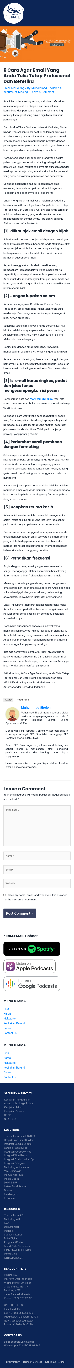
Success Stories (13, 1234)
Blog (6, 1222)
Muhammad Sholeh (36, 707)
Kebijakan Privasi (13, 1107)
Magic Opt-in (11, 1178)
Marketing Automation (16, 1167)
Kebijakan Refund (14, 1023)
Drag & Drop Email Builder (18, 1140)
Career (7, 1028)
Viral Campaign (12, 1170)
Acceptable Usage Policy (18, 1103)
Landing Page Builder (16, 1147)
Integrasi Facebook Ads (17, 1151)
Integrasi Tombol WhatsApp (19, 1159)
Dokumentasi (11, 1226)
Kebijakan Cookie (14, 1111)
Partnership (10, 1253)
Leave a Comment (42, 92)
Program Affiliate (13, 1242)
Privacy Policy (12, 1361)
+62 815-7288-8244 (28, 1345)
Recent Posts (22, 699)
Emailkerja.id (11, 1194)
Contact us (10, 1033)
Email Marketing (13, 88)
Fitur (6, 1008)
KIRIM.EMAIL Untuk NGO (17, 1250)
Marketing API (12, 1219)
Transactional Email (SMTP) (19, 1136)
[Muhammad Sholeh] (12, 714)
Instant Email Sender (15, 1186)
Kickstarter (9, 1018)
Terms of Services (32, 1361)
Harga (7, 1013)
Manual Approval (13, 1174)
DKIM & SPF (10, 1182)
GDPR (7, 1115)
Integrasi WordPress (15, 1155)
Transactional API (14, 1215)
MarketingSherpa (41, 399)
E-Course (9, 1198)
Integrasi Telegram (14, 1163)
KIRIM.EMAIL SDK (13, 1257)
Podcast (8, 1230)
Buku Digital (10, 1238)
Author (8, 699)
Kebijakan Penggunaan (17, 1099)
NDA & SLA (10, 1118)
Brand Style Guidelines (17, 1246)
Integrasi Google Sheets (17, 1143)
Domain (8, 1190)
